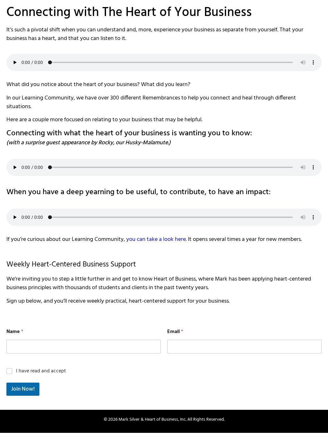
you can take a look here (156, 239)
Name (14, 332)
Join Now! (23, 389)
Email (175, 332)
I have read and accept (84, 371)
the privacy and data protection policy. (110, 371)
